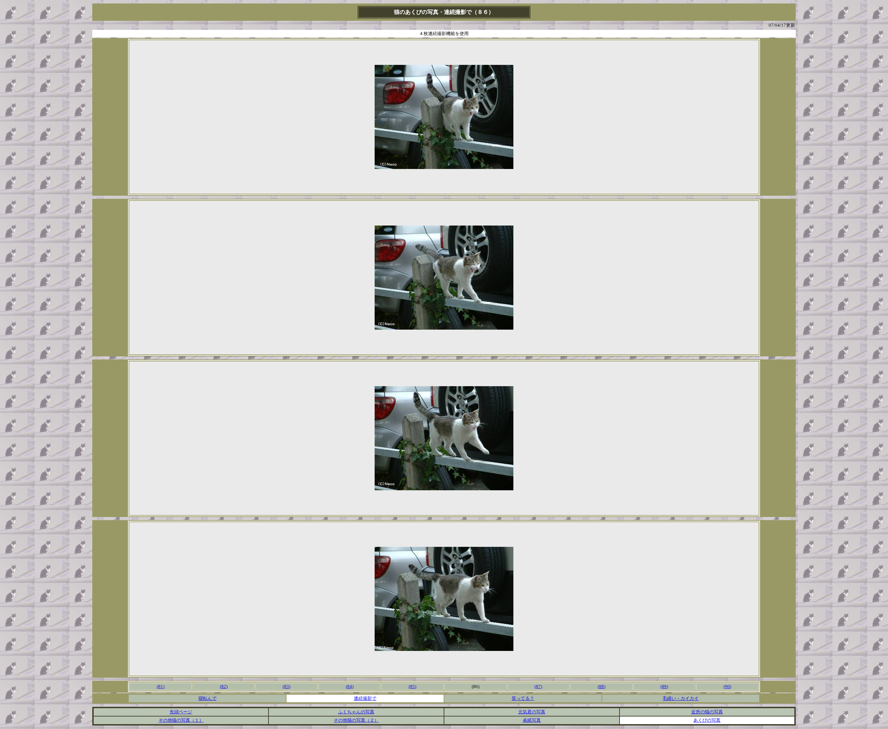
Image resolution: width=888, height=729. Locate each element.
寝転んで (207, 698)
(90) (727, 686)
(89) (664, 686)
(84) (349, 686)
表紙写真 (532, 720)
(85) (412, 686)
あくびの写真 (706, 720)
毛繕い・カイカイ (681, 698)
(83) (286, 686)
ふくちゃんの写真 (356, 711)
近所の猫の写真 (707, 711)
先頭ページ (181, 711)
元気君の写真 (531, 711)
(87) (538, 686)
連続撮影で (365, 698)
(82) (224, 686)
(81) (160, 686)
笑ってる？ (523, 698)
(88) (601, 686)
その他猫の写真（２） (356, 720)
